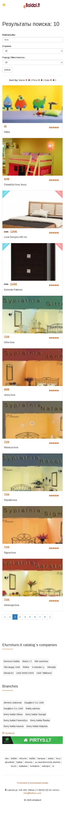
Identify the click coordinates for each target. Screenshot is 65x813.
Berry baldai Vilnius (13, 714)
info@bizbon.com (32, 793)
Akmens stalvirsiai (13, 702)
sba (6, 758)
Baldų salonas (33, 708)
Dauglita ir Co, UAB (34, 702)
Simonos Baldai (12, 661)
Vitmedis (51, 667)
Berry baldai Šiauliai (40, 720)
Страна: (6, 46)
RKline (26, 667)
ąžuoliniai (9, 762)
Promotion (22, 783)
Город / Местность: (13, 57)
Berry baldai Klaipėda (36, 726)
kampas (41, 758)
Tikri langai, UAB (12, 667)
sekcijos (46, 766)
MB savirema (41, 661)
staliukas (23, 766)
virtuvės (23, 758)
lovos (13, 766)
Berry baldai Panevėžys (16, 720)
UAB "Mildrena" (44, 673)
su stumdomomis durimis (47, 762)
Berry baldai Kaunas (14, 726)
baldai (14, 758)
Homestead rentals (38, 783)
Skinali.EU (9, 673)
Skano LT (27, 661)
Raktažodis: (9, 35)
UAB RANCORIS (25, 673)
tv (53, 766)
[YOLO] (32, 5)
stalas (51, 758)
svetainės (34, 766)
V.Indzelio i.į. (38, 667)
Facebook (9, 733)
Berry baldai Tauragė (35, 714)
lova (58, 758)
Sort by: (13, 80)
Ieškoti (7, 70)
